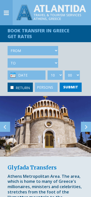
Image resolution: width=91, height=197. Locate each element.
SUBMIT (70, 87)
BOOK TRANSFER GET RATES (38, 33)
